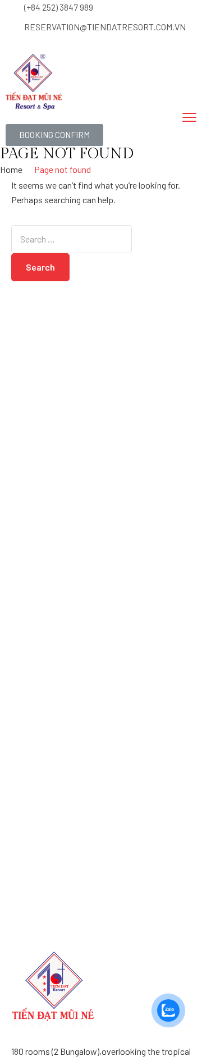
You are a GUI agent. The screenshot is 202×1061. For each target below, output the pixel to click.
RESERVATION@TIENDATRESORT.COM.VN (105, 26)
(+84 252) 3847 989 (58, 7)
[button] (54, 135)
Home (11, 169)
